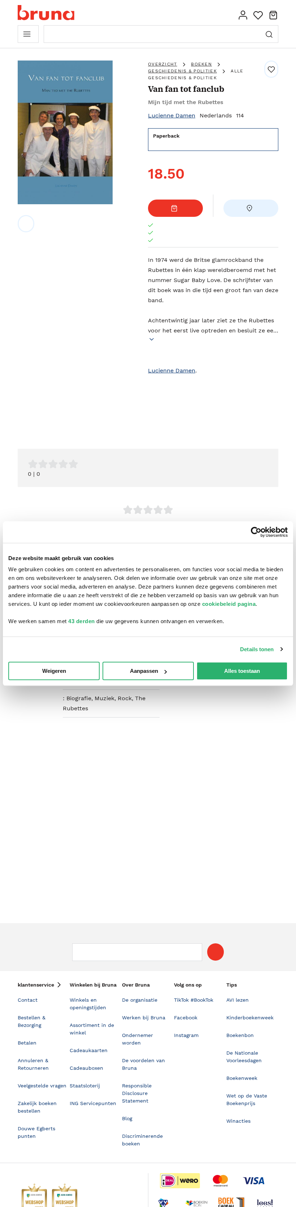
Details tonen (257, 649)
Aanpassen (144, 671)
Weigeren (54, 671)
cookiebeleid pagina (229, 604)
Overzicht (162, 64)
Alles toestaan (242, 671)
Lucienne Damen (171, 115)
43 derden (81, 621)
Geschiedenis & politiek (182, 70)
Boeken (201, 64)
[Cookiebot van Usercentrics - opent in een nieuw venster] (256, 532)
